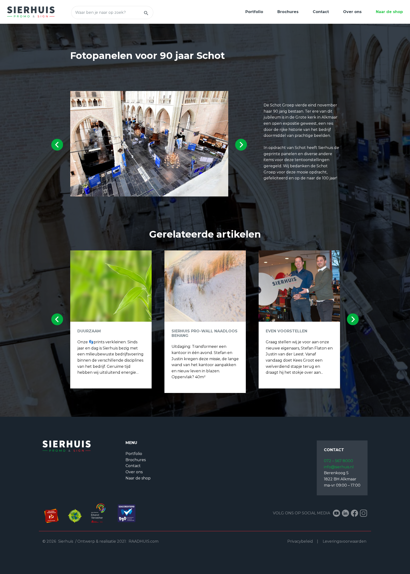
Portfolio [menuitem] (254, 12)
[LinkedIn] (345, 513)
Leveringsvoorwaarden (344, 541)
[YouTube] (336, 513)
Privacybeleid (300, 541)
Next (241, 144)
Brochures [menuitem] (287, 12)
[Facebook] (354, 513)
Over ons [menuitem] (352, 12)
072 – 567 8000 (338, 461)
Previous (57, 144)
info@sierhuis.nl (339, 467)
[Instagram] (363, 513)
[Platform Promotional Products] (124, 513)
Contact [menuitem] (321, 12)
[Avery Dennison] (99, 513)
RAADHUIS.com (143, 541)
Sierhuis (65, 541)
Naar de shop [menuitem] (389, 12)
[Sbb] (54, 513)
